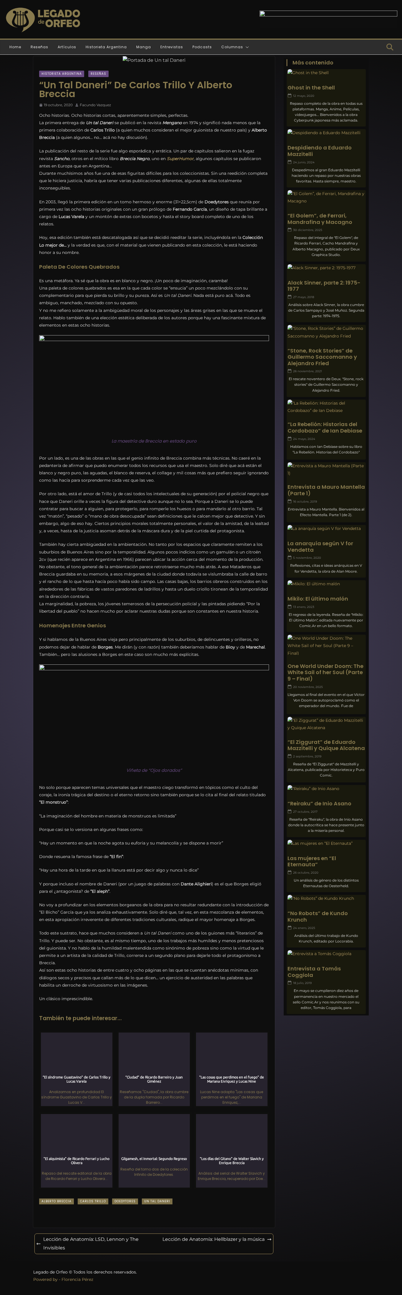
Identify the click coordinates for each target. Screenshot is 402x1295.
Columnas (232, 46)
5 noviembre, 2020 (307, 557)
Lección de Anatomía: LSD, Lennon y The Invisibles (91, 1243)
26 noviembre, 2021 (307, 371)
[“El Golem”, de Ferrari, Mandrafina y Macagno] (326, 197)
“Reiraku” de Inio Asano (319, 803)
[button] (246, 47)
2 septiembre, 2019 (307, 756)
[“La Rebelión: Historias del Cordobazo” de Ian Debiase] (326, 407)
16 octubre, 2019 (305, 501)
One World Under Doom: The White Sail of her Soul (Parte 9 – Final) (325, 672)
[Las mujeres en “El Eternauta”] (326, 843)
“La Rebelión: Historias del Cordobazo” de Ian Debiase (325, 427)
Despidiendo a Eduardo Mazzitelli (320, 150)
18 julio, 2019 (302, 983)
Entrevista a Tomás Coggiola (314, 971)
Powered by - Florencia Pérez (63, 1279)
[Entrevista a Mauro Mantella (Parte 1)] (326, 469)
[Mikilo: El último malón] (326, 584)
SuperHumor (180, 158)
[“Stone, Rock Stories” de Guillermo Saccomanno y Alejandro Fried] (326, 332)
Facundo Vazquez (95, 105)
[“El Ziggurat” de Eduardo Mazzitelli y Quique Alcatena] (326, 724)
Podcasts (202, 46)
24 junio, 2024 (304, 162)
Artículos (67, 46)
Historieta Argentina (106, 46)
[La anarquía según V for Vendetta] (326, 528)
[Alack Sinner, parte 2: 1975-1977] (326, 268)
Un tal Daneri (157, 1201)
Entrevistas (171, 46)
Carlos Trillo (93, 1201)
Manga (143, 46)
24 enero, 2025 (304, 928)
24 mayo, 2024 (304, 438)
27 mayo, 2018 (303, 297)
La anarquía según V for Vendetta (320, 546)
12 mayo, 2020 (303, 95)
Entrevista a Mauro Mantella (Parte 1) (326, 490)
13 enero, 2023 (303, 607)
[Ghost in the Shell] (326, 73)
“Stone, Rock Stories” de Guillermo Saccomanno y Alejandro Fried (322, 357)
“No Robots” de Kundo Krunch (318, 916)
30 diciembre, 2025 (307, 230)
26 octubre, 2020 (305, 872)
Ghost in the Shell (311, 87)
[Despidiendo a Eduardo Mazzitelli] (326, 133)
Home (15, 46)
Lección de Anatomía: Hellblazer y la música (213, 1239)
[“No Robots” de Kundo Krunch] (326, 898)
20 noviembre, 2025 (308, 687)
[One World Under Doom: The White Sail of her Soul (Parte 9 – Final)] (326, 646)
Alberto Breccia (56, 1201)
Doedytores (125, 1201)
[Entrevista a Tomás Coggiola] (326, 953)
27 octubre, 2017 (305, 811)
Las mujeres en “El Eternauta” (312, 861)
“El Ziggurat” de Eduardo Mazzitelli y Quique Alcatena (326, 745)
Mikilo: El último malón (318, 599)
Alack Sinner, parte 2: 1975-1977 (324, 286)
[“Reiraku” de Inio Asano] (326, 788)
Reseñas (39, 46)
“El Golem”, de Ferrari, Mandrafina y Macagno (320, 218)
